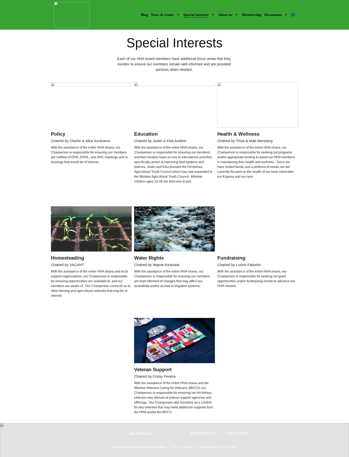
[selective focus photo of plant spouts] (91, 229)
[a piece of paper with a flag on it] (174, 340)
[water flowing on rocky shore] (174, 229)
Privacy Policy (236, 433)
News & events (162, 15)
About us (225, 15)
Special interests (196, 15)
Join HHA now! (140, 433)
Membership (252, 15)
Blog (144, 15)
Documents (273, 15)
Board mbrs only (203, 433)
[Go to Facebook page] (293, 15)
